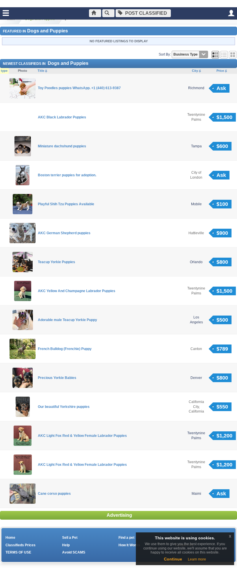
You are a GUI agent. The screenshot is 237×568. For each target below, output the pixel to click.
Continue (173, 559)
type (4, 70)
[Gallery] (232, 54)
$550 (222, 407)
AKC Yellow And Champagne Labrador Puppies (76, 291)
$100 (222, 204)
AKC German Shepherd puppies (64, 233)
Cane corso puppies (54, 494)
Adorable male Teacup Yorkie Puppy (67, 320)
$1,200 (224, 436)
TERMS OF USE (18, 552)
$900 (222, 233)
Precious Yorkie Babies (57, 378)
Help (66, 545)
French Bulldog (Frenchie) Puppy (65, 349)
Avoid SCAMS (73, 552)
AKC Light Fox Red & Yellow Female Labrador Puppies (82, 436)
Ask (221, 88)
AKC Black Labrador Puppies (62, 117)
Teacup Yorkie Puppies (56, 262)
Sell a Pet (69, 538)
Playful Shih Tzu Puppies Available (66, 204)
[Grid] (215, 54)
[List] (224, 54)
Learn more (197, 559)
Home (10, 538)
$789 (222, 349)
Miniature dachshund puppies (62, 146)
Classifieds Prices (20, 545)
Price (220, 70)
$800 (222, 262)
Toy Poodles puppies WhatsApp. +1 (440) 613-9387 (79, 88)
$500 (222, 320)
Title (41, 70)
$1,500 (224, 117)
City (195, 70)
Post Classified (145, 13)
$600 (222, 146)
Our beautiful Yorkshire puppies (64, 407)
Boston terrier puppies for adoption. (67, 175)
